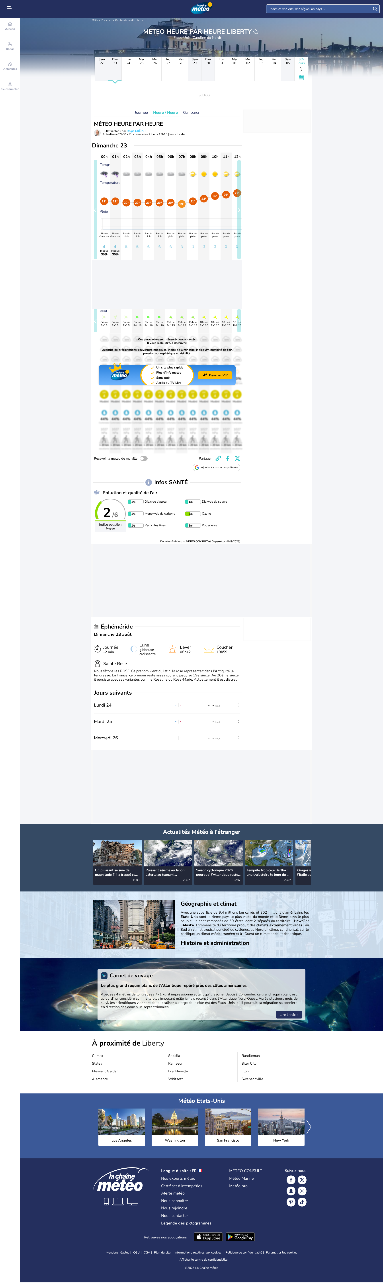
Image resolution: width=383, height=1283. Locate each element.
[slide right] (239, 209)
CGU (136, 1252)
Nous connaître (174, 1200)
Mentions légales (117, 1252)
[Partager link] (218, 458)
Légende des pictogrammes (186, 1223)
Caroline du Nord (124, 20)
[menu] (10, 8)
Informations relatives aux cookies (197, 1252)
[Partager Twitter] (237, 458)
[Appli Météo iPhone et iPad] (208, 1237)
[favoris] (256, 32)
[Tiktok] (302, 1202)
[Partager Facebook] (228, 458)
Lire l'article (289, 1014)
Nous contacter (174, 1215)
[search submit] (375, 8)
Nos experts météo (178, 1178)
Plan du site (162, 1252)
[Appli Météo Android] (240, 1237)
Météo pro (238, 1186)
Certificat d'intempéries (181, 1186)
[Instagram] (302, 1191)
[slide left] (95, 209)
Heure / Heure (165, 112)
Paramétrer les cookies (281, 1252)
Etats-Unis (107, 20)
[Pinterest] (291, 1202)
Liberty (139, 20)
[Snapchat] (291, 1191)
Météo (95, 20)
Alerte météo (173, 1193)
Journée (141, 112)
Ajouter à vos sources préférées (219, 467)
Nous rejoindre (174, 1208)
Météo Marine (241, 1178)
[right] (307, 857)
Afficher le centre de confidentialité (203, 1259)
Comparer (191, 112)
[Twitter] (302, 1179)
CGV (147, 1252)
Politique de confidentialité (243, 1252)
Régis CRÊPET (136, 131)
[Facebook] (291, 1179)
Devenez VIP (218, 375)
